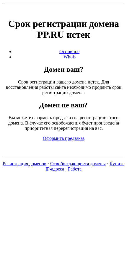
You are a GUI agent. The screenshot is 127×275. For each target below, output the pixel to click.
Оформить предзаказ (63, 138)
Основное (69, 51)
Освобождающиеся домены (78, 163)
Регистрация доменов (24, 163)
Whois (70, 56)
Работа (75, 168)
